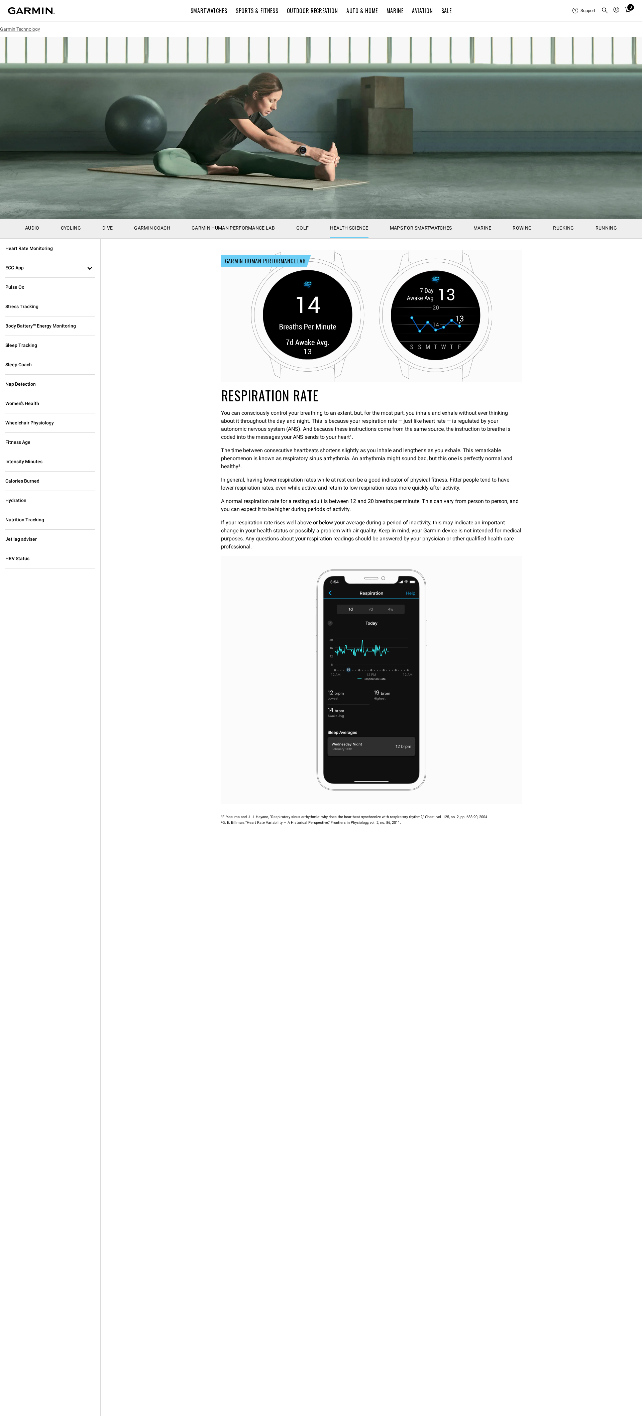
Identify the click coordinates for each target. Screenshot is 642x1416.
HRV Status (17, 558)
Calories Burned (22, 481)
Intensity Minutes (23, 461)
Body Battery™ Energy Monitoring (40, 326)
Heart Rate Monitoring (29, 248)
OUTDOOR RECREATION (312, 11)
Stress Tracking (21, 306)
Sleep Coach (18, 364)
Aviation (422, 11)
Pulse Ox (14, 287)
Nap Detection (20, 384)
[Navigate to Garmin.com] (31, 10)
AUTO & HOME (362, 11)
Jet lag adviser (21, 539)
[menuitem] (584, 10)
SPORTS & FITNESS (257, 11)
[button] (50, 268)
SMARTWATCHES (209, 11)
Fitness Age (17, 442)
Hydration (15, 500)
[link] (321, 128)
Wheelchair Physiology (29, 422)
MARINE (395, 11)
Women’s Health (22, 403)
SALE (446, 11)
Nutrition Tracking (24, 519)
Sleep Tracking (21, 345)
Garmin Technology (20, 29)
